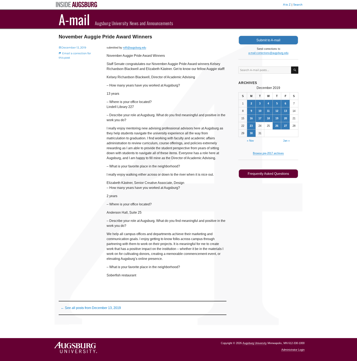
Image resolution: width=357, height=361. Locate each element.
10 (259, 110)
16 (251, 118)
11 (268, 110)
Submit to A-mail (268, 40)
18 (268, 118)
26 (276, 125)
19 (276, 118)
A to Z (287, 4)
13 (285, 110)
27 (285, 125)
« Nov (250, 140)
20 (285, 118)
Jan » (286, 140)
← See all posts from (91, 308)
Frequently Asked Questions (268, 173)
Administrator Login (293, 349)
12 (276, 110)
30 (251, 133)
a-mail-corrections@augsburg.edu (268, 52)
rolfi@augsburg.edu (134, 47)
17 (259, 118)
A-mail (74, 19)
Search (297, 4)
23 (251, 125)
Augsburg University (255, 343)
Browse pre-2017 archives (268, 153)
